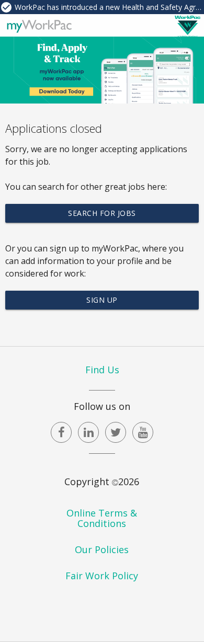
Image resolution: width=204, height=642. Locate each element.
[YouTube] (142, 432)
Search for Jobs (102, 213)
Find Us (102, 369)
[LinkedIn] (88, 432)
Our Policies (102, 549)
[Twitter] (115, 432)
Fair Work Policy (101, 575)
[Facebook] (61, 432)
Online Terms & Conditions (101, 518)
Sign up (102, 300)
